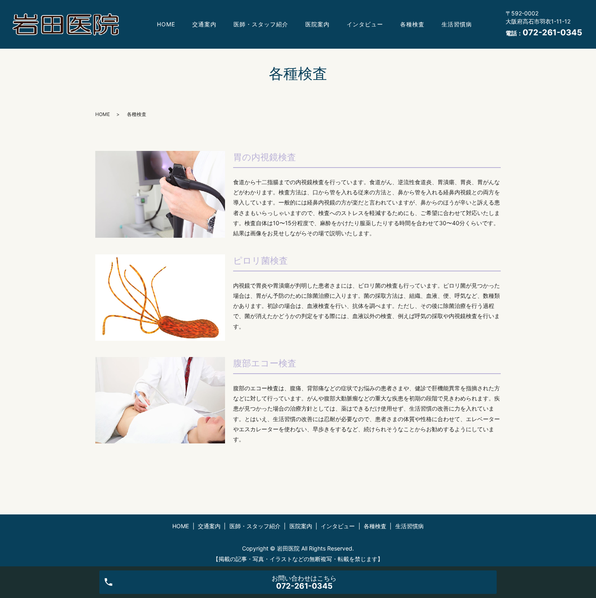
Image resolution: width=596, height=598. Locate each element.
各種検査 (412, 24)
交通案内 (204, 24)
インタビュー (365, 24)
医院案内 (317, 24)
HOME (166, 24)
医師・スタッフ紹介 (261, 24)
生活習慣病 (457, 24)
